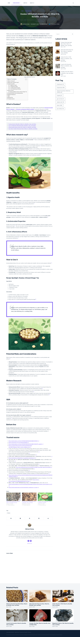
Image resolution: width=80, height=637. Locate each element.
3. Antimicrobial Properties (15, 87)
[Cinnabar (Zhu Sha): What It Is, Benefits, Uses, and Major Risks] (58, 73)
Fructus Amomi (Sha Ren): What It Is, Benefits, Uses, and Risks (22, 124)
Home (9, 2)
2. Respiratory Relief (14, 86)
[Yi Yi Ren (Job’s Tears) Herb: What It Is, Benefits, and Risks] (45, 497)
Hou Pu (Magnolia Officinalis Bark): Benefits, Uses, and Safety (22, 125)
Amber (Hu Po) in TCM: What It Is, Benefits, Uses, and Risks (66, 58)
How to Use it (11, 90)
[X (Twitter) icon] (31, 541)
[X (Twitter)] (20, 518)
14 (35, 299)
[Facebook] (11, 518)
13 (51, 262)
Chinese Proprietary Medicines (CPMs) (63, 91)
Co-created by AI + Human (55, 24)
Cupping (59, 95)
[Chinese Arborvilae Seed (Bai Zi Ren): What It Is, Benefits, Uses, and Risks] (58, 44)
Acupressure (60, 84)
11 (14, 225)
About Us (32, 2)
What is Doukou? (11, 81)
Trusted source (11, 98)
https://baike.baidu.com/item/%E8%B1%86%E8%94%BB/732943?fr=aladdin (25, 444)
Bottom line (10, 97)
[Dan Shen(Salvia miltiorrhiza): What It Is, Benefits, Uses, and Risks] (29, 497)
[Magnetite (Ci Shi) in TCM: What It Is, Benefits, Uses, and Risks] (63, 615)
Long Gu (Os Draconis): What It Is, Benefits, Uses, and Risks (66, 66)
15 (9, 358)
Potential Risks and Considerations (15, 93)
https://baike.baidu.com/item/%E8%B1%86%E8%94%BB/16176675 (23, 441)
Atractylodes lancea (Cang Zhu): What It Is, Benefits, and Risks (22, 127)
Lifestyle (25, 2)
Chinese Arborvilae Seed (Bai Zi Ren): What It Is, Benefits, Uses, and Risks (66, 44)
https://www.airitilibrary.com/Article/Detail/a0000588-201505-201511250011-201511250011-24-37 (30, 484)
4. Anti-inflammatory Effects (15, 89)
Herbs (8, 512)
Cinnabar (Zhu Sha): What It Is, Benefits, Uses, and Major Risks (67, 73)
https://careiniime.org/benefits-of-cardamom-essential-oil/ (22, 458)
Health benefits (11, 83)
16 (42, 388)
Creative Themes (27, 632)
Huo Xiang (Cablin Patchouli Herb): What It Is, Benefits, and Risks (23, 128)
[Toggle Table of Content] (25, 79)
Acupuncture (61, 87)
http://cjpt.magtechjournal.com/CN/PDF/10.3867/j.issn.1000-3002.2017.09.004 (33, 467)
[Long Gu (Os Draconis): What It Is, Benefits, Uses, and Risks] (58, 66)
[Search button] (72, 34)
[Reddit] (48, 518)
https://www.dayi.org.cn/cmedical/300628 (18, 442)
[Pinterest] (29, 518)
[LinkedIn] (39, 518)
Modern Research (12, 94)
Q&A (9, 96)
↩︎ (38, 441)
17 (33, 391)
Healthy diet (60, 102)
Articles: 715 (29, 543)
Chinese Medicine (16, 2)
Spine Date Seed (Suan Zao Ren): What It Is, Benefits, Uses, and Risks (67, 51)
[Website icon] (28, 541)
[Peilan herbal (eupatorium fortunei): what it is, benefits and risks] (13, 497)
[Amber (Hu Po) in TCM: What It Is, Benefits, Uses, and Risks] (58, 59)
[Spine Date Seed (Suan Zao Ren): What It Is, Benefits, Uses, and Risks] (58, 51)
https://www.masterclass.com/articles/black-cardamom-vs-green (23, 487)
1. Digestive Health (13, 85)
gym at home (60, 98)
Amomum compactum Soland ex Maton (25, 109)
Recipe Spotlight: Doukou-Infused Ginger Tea (18, 91)
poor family (60, 108)
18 (49, 394)
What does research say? (13, 82)
